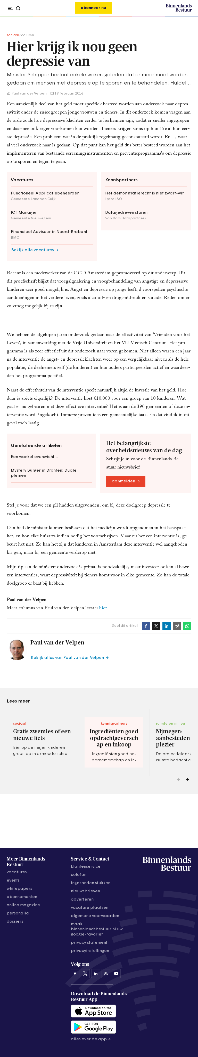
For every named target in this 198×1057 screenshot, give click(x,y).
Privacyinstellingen (90, 951)
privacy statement (89, 943)
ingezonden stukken (90, 883)
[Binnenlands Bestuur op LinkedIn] (96, 973)
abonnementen (22, 897)
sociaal (13, 35)
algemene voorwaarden (95, 916)
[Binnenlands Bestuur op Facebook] (75, 973)
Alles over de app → (91, 1039)
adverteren (82, 899)
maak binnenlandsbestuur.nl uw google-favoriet (97, 929)
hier (103, 608)
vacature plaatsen (89, 908)
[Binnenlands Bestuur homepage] (179, 11)
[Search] (186, 16)
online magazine (23, 905)
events (13, 880)
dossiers (15, 922)
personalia (18, 913)
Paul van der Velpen (29, 94)
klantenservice (86, 867)
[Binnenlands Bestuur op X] (85, 973)
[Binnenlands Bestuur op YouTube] (116, 973)
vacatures (17, 872)
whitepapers (19, 889)
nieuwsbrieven (85, 891)
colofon (78, 875)
